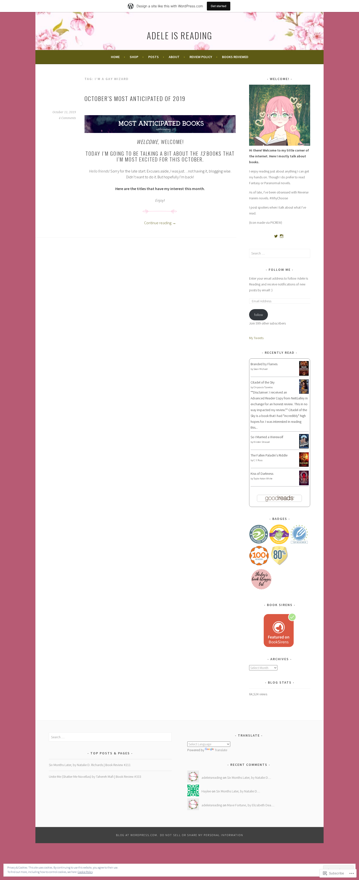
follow (258, 315)
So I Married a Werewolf (267, 437)
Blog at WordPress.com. (137, 835)
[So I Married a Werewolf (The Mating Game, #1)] (304, 447)
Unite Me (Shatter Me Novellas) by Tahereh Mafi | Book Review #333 (95, 776)
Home (115, 57)
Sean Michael (260, 369)
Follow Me (280, 269)
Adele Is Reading (179, 35)
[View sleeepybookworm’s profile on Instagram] (282, 236)
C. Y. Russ (258, 460)
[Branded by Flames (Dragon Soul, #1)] (304, 375)
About (174, 57)
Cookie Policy (85, 872)
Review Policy (201, 57)
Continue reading (160, 222)
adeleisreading (211, 777)
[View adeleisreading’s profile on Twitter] (276, 236)
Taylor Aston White (262, 478)
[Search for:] (279, 253)
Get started (218, 6)
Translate (221, 750)
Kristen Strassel (261, 442)
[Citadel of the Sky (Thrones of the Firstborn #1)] (304, 392)
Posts (153, 57)
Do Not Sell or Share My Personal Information (201, 835)
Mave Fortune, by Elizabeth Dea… (250, 805)
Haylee (206, 791)
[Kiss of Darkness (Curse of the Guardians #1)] (304, 485)
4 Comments (67, 118)
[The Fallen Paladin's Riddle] (304, 465)
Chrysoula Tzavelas (263, 387)
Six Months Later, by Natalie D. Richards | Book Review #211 (90, 765)
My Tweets (256, 338)
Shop (134, 57)
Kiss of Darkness (262, 473)
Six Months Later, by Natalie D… (249, 777)
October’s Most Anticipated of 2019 (135, 98)
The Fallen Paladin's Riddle (269, 455)
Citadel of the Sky (263, 382)
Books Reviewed (235, 57)
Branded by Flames (264, 364)
